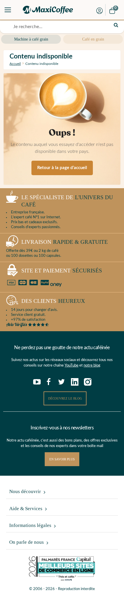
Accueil (15, 63)
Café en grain (93, 39)
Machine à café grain (31, 39)
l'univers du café (67, 201)
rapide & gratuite (64, 242)
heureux (53, 301)
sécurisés (61, 271)
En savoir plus (62, 459)
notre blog (92, 365)
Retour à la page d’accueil (62, 168)
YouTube (71, 365)
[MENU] (7, 9)
